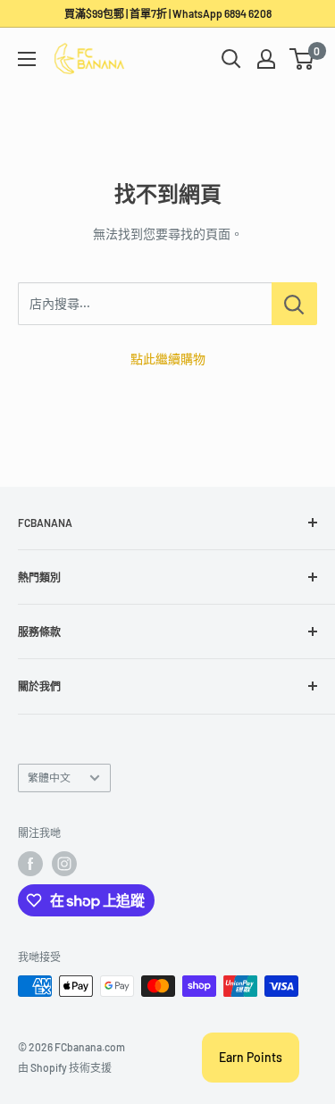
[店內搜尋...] (294, 303)
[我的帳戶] (266, 59)
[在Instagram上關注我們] (64, 863)
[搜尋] (231, 59)
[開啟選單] (27, 59)
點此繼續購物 (167, 358)
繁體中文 (49, 777)
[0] (302, 59)
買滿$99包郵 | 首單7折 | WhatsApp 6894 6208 (168, 13)
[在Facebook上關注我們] (30, 863)
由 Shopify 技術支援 (65, 1067)
